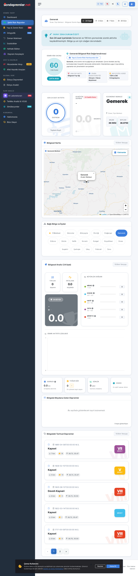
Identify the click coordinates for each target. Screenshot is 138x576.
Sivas (120, 241)
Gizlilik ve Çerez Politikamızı (53, 569)
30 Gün (124, 21)
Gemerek (121, 233)
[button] (86, 182)
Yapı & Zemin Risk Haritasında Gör (84, 58)
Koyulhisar (108, 241)
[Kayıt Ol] (132, 4)
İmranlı (84, 241)
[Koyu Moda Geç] (118, 4)
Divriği (96, 233)
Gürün (63, 241)
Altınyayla (84, 233)
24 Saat (88, 21)
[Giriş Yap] (125, 4)
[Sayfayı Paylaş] (113, 4)
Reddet (100, 566)
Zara (109, 249)
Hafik (74, 241)
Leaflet (103, 214)
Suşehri (65, 249)
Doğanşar (108, 233)
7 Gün (111, 21)
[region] (17, 288)
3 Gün (100, 21)
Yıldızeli (98, 249)
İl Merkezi (56, 233)
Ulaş (87, 249)
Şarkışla (77, 249)
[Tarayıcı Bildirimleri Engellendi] (107, 4)
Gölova (53, 241)
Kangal (96, 241)
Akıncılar (70, 233)
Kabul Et (113, 566)
